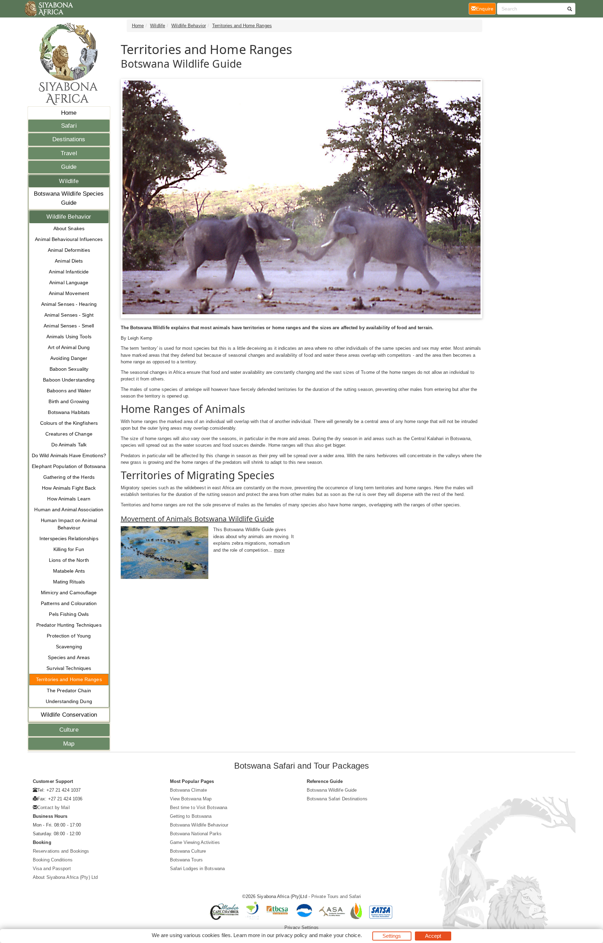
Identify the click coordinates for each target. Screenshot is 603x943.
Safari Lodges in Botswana (197, 868)
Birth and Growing (69, 401)
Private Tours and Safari (336, 896)
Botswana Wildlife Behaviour (199, 825)
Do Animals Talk (69, 444)
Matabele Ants (69, 571)
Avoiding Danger (69, 358)
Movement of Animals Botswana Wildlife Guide (197, 518)
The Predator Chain (69, 690)
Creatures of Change (68, 434)
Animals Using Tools (68, 336)
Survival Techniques (68, 668)
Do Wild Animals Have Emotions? (69, 455)
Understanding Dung (69, 701)
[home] (48, 8)
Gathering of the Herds (69, 477)
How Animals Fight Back (69, 488)
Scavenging (69, 646)
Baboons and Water (69, 390)
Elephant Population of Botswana (69, 466)
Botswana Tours (186, 859)
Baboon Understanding (69, 380)
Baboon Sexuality (69, 369)
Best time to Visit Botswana (199, 807)
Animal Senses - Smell (69, 326)
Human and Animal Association (68, 509)
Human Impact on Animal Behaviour (69, 524)
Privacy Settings (301, 927)
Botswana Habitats (69, 412)
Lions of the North (69, 560)
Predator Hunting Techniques (69, 625)
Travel (69, 153)
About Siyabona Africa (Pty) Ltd (65, 877)
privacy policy (291, 935)
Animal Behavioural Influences (69, 239)
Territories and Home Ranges (69, 679)
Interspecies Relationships (68, 538)
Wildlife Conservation (69, 714)
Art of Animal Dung (69, 347)
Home (68, 113)
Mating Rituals (69, 581)
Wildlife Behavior (68, 216)
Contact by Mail (53, 807)
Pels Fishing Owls (69, 614)
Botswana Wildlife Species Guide (69, 198)
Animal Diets (69, 261)
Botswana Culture (188, 851)
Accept (433, 936)
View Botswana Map (191, 798)
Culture (69, 729)
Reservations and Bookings (61, 851)
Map (68, 743)
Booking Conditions (53, 859)
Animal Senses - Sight (69, 315)
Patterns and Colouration (69, 603)
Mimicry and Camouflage (69, 592)
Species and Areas (69, 657)
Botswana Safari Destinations (337, 798)
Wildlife (69, 181)
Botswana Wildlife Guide (332, 790)
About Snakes (68, 228)
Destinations (68, 139)
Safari (69, 125)
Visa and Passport (52, 868)
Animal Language (69, 282)
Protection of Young (69, 636)
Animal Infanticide (69, 271)
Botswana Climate (188, 790)
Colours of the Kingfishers (69, 423)
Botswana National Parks (196, 833)
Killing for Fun (68, 549)
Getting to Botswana (191, 816)
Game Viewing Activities (195, 842)
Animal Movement (69, 293)
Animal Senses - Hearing (69, 304)
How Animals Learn (68, 498)
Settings (391, 936)
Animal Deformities (69, 250)
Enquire (486, 9)
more (279, 550)
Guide (69, 167)
